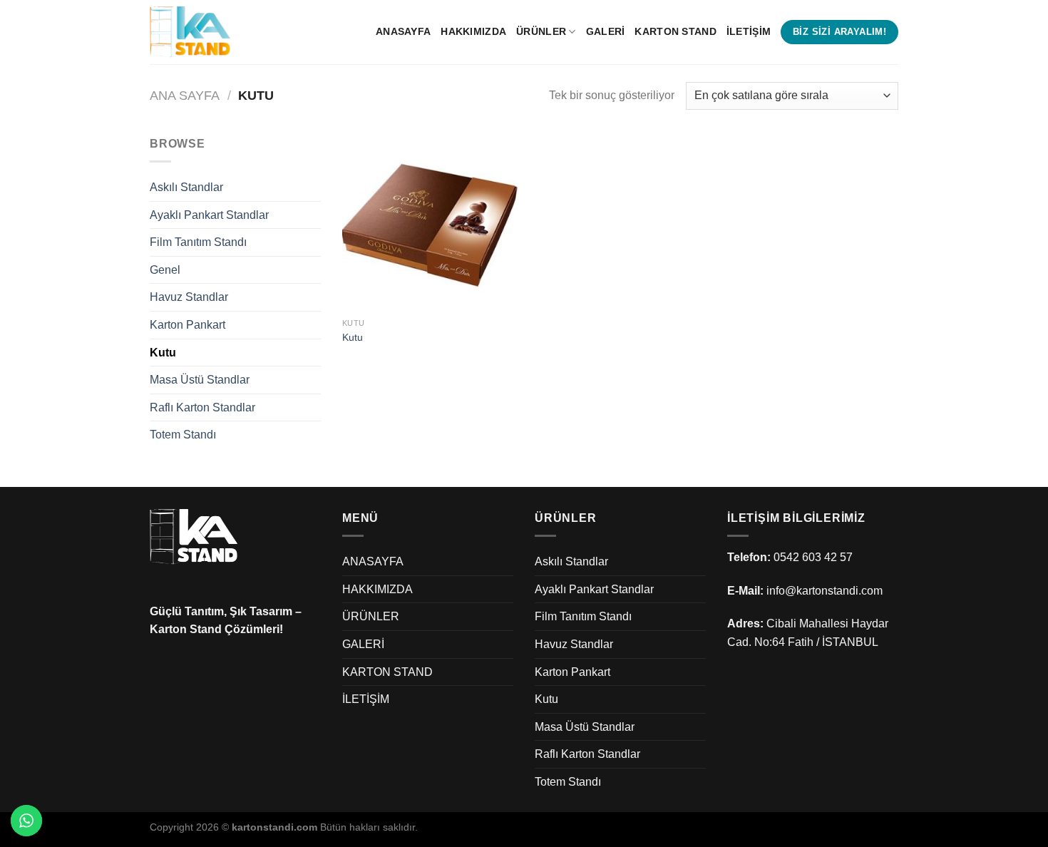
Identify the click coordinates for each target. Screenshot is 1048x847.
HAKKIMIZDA (473, 31)
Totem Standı (183, 434)
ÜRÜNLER (541, 31)
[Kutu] (430, 223)
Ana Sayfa (185, 95)
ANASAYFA (403, 31)
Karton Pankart (187, 325)
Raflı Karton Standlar (202, 407)
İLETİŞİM (748, 31)
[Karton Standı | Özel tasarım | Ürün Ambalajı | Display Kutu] (221, 32)
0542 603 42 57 (813, 557)
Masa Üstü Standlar (200, 380)
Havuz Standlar (189, 297)
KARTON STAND (675, 31)
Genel (165, 270)
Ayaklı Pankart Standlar (209, 215)
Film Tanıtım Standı (198, 242)
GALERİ (605, 31)
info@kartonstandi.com (824, 591)
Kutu (163, 352)
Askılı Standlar (186, 187)
